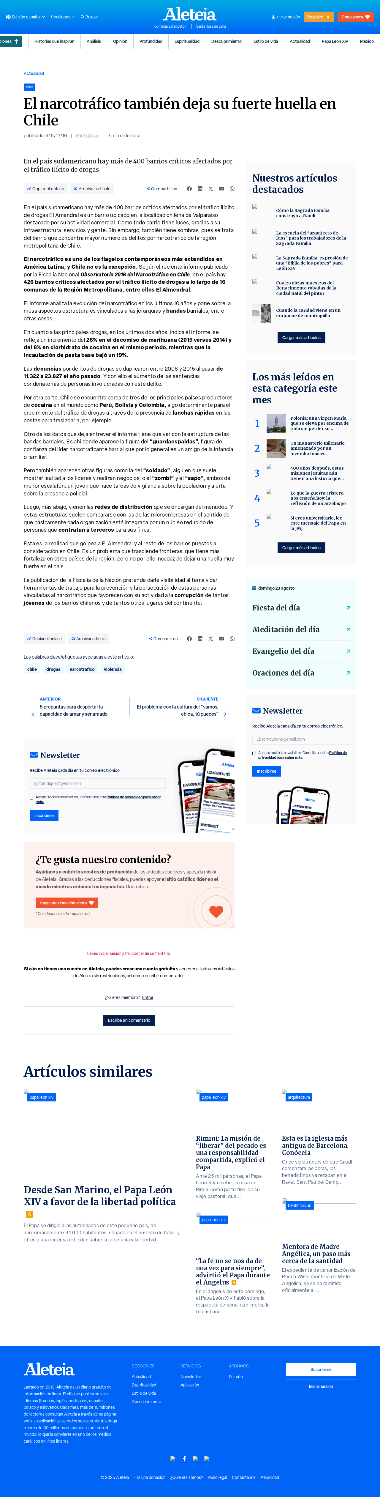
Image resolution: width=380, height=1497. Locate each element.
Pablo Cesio (87, 136)
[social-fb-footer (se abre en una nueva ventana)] (184, 1459)
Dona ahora (352, 17)
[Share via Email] (221, 188)
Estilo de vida (266, 41)
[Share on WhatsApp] (232, 188)
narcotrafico (82, 669)
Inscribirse (44, 815)
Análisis (94, 41)
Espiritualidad (187, 41)
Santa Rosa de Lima (211, 26)
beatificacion (299, 1205)
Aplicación (189, 1385)
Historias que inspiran (54, 41)
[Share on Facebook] (189, 188)
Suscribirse (321, 1369)
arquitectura (299, 1097)
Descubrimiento (226, 41)
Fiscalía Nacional (59, 274)
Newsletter (190, 1376)
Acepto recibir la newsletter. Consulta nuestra (98, 799)
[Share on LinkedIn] (200, 188)
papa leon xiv (41, 1097)
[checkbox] (31, 797)
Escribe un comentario (129, 1020)
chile (32, 669)
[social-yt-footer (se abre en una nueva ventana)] (173, 1459)
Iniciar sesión (288, 17)
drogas (53, 669)
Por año (236, 1376)
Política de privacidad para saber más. (302, 755)
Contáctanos (244, 1477)
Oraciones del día (283, 673)
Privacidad (269, 1477)
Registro (315, 17)
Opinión (120, 41)
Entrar (147, 997)
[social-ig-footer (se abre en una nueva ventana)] (207, 1459)
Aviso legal (217, 1477)
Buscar (92, 17)
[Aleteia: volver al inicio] (190, 14)
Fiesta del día (276, 608)
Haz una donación (150, 1477)
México (367, 41)
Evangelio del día (283, 651)
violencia (113, 669)
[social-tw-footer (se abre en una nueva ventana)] (195, 1459)
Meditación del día (286, 629)
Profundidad (151, 41)
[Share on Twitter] (210, 188)
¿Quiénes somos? (186, 1477)
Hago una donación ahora (63, 903)
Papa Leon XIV (335, 41)
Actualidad (300, 41)
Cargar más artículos (301, 337)
